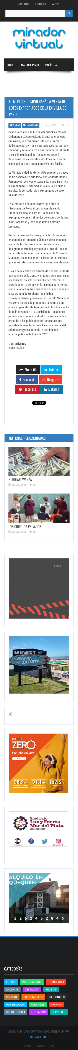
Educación (14, 90)
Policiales (38, 1004)
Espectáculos (33, 997)
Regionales (15, 77)
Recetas (51, 989)
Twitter (54, 4)
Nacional (34, 77)
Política (51, 65)
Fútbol (11, 982)
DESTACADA (32, 989)
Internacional (56, 77)
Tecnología (57, 90)
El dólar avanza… (21, 479)
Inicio (11, 65)
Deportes (33, 90)
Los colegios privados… (25, 526)
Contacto (23, 4)
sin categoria (15, 1012)
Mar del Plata (30, 65)
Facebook (40, 4)
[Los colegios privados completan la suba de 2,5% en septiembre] (39, 508)
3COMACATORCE (39, 1036)
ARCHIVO (15, 125)
